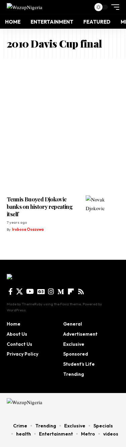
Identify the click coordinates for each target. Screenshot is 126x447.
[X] (19, 291)
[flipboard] (71, 291)
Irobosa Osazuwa (28, 229)
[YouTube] (30, 291)
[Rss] (81, 291)
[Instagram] (51, 291)
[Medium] (61, 291)
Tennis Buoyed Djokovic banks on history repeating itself (40, 206)
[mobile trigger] (113, 7)
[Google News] (41, 291)
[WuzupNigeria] (24, 6)
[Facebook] (10, 291)
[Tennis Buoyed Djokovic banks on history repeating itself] (102, 208)
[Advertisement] (63, 125)
